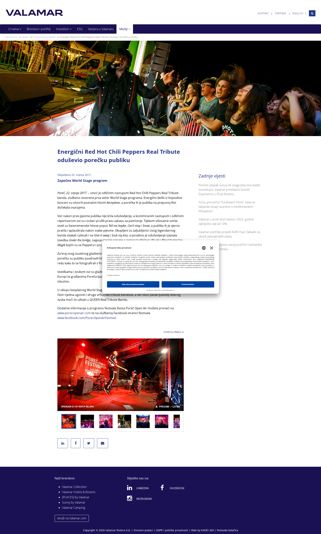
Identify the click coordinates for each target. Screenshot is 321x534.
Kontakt (263, 13)
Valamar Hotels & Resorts (78, 492)
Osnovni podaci (143, 530)
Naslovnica (11, 37)
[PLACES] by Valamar (75, 497)
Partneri (280, 13)
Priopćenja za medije (44, 37)
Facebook (177, 488)
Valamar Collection (74, 487)
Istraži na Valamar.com (71, 518)
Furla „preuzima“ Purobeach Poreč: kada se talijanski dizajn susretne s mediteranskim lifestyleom (227, 206)
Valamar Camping (73, 508)
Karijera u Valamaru (101, 29)
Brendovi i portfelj (39, 29)
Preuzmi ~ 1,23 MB (169, 406)
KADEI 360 (207, 530)
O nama (13, 29)
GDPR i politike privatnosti (172, 530)
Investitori (63, 29)
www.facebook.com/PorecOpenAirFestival (86, 318)
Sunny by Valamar (73, 502)
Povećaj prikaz (172, 332)
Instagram (144, 499)
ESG (80, 29)
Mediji (123, 29)
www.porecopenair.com (74, 313)
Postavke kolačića (227, 530)
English (298, 13)
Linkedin (142, 488)
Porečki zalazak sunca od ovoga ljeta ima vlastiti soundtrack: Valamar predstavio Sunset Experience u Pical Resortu (229, 189)
